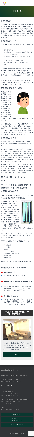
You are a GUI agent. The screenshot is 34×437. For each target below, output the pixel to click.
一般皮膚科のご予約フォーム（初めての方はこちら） (17, 419)
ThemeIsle (21, 433)
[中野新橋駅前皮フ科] (4, 3)
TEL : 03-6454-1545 (6, 385)
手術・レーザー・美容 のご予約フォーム (17, 425)
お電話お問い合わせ (17, 414)
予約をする (17, 354)
